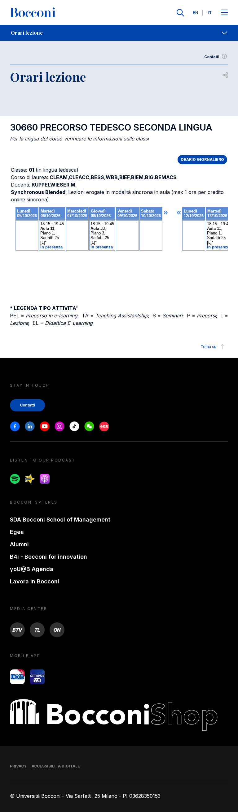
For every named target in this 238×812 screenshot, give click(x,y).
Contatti (211, 56)
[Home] (33, 12)
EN (195, 12)
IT (210, 12)
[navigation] (119, 33)
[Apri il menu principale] (224, 12)
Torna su (208, 346)
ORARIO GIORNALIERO (202, 159)
